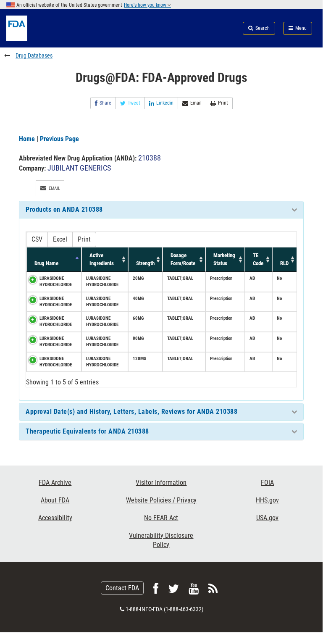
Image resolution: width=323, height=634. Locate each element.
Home (27, 139)
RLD (284, 263)
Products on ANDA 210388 (64, 209)
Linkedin (164, 103)
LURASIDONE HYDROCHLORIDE (55, 281)
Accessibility (55, 518)
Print (223, 103)
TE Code (258, 259)
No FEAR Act (161, 518)
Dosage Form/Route (183, 259)
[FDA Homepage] (53, 38)
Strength (145, 263)
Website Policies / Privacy (161, 500)
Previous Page (59, 139)
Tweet (134, 103)
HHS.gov (267, 500)
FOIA (267, 483)
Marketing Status (224, 259)
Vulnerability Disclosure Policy (161, 540)
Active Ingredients (101, 259)
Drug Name (46, 263)
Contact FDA (122, 588)
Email (196, 103)
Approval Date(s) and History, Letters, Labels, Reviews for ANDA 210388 (131, 412)
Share (105, 103)
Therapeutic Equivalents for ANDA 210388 (87, 431)
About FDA (55, 500)
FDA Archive (55, 483)
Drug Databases (34, 55)
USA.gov (267, 518)
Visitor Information (161, 483)
